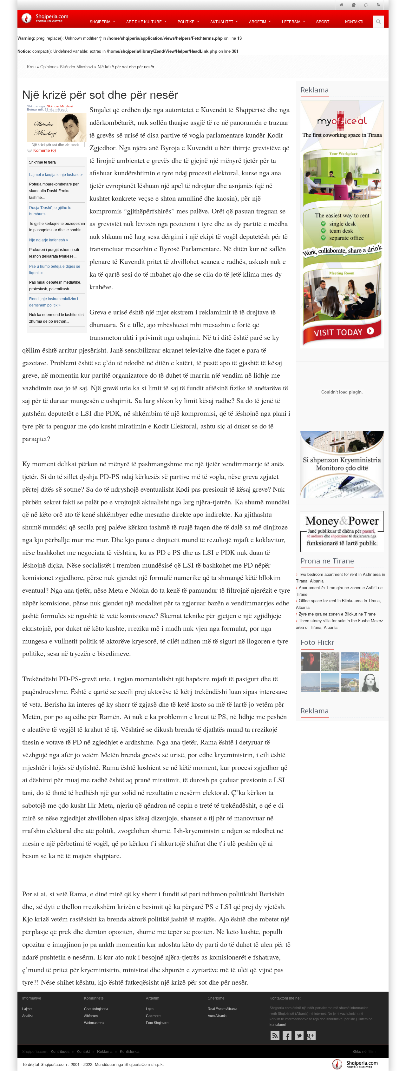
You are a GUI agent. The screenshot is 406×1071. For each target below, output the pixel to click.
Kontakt (83, 1051)
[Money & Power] (340, 531)
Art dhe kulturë (144, 21)
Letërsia (291, 21)
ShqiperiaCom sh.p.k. (144, 1064)
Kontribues (60, 1051)
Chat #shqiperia (96, 1009)
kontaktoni (277, 1025)
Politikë (186, 21)
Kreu (31, 67)
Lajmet (27, 1009)
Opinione (48, 67)
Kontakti (354, 21)
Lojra (150, 1009)
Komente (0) (44, 150)
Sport (322, 21)
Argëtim (257, 21)
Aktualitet (221, 21)
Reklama (105, 1051)
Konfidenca (130, 1051)
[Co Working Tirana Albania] (340, 223)
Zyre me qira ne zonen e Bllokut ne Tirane (337, 614)
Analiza (27, 1016)
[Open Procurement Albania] (340, 414)
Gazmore (153, 1016)
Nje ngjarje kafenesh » (48, 240)
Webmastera (94, 1023)
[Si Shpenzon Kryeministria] (340, 464)
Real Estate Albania (222, 1009)
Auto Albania (217, 1016)
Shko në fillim (364, 1051)
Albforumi (91, 1016)
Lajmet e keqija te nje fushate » (56, 174)
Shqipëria (100, 21)
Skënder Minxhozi (77, 67)
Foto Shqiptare (157, 1023)
